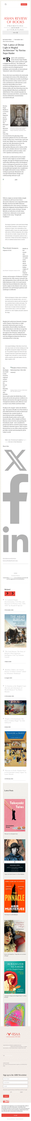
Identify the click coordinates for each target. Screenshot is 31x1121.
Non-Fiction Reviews (8, 41)
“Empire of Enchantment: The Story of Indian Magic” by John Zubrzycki (15, 720)
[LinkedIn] (15, 553)
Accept (15, 1115)
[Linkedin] (8, 1102)
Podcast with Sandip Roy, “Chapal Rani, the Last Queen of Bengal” (15, 955)
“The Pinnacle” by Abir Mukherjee (11, 914)
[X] (15, 473)
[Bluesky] (6, 1102)
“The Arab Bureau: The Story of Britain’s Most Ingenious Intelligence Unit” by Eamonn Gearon (15, 654)
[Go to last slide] (7, 593)
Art (12, 558)
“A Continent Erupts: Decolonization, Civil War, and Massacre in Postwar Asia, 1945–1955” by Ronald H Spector (15, 602)
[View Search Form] (5, 4)
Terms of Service (16, 1092)
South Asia (14, 561)
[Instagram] (5, 1102)
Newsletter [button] (23, 4)
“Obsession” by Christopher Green (11, 833)
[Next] (12, 593)
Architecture (7, 558)
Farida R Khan (8, 39)
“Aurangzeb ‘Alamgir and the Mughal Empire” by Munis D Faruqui (15, 996)
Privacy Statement (19, 1118)
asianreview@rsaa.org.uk (14, 1063)
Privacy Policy (6, 1092)
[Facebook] (15, 523)
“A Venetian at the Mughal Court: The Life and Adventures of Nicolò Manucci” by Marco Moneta (15, 688)
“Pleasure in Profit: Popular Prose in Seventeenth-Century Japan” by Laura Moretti (15, 772)
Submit (6, 1096)
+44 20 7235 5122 (8, 1055)
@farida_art (11, 577)
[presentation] (15, 631)
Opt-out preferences (11, 1118)
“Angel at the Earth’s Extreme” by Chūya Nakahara (14, 874)
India (9, 561)
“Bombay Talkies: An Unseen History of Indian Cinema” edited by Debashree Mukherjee (15, 671)
